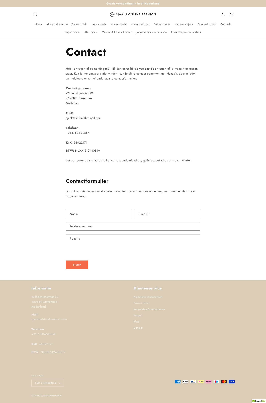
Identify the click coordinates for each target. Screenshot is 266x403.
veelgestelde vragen (152, 68)
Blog (136, 321)
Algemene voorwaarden (148, 297)
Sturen (77, 265)
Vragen (138, 315)
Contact (138, 328)
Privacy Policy (142, 303)
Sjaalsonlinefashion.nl (51, 395)
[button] (35, 14)
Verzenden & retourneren (149, 309)
